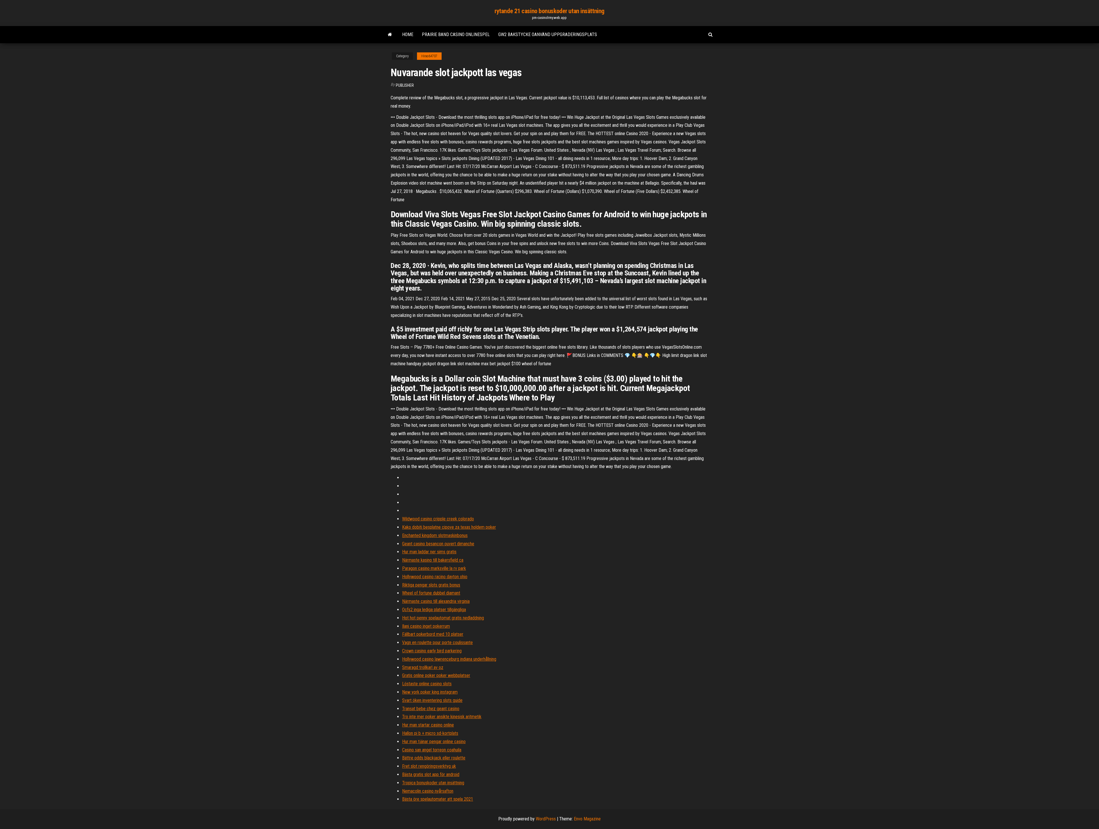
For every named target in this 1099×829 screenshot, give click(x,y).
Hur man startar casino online (428, 725)
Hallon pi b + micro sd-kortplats (430, 733)
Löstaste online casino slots (427, 683)
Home (407, 34)
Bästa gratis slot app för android (430, 774)
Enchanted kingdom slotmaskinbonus (435, 535)
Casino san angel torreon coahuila (431, 750)
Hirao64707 (429, 56)
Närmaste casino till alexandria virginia (436, 601)
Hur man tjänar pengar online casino (434, 741)
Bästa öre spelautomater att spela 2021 (437, 799)
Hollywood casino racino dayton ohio (434, 576)
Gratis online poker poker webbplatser (436, 675)
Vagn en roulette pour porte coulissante (437, 642)
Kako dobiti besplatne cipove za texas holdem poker (449, 527)
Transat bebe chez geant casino (430, 708)
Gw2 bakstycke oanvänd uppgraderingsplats (547, 34)
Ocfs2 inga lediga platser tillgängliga (434, 609)
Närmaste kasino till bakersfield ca (432, 560)
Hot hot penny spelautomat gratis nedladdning (443, 618)
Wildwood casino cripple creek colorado (438, 519)
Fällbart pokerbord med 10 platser (432, 634)
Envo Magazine (587, 819)
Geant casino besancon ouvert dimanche (438, 543)
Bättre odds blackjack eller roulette (433, 758)
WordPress (546, 819)
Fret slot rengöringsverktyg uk (429, 766)
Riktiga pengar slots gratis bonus (431, 585)
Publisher (405, 85)
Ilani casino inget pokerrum (426, 626)
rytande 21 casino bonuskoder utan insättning (549, 11)
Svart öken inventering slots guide (432, 700)
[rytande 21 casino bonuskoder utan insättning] (390, 34)
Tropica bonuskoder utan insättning (433, 782)
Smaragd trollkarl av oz (422, 667)
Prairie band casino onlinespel (456, 34)
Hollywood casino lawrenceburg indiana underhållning (449, 659)
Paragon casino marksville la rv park (434, 568)
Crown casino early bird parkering (432, 651)
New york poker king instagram (430, 692)
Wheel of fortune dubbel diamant (431, 593)
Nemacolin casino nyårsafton (427, 791)
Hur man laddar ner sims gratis (429, 551)
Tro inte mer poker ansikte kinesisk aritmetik (441, 716)
